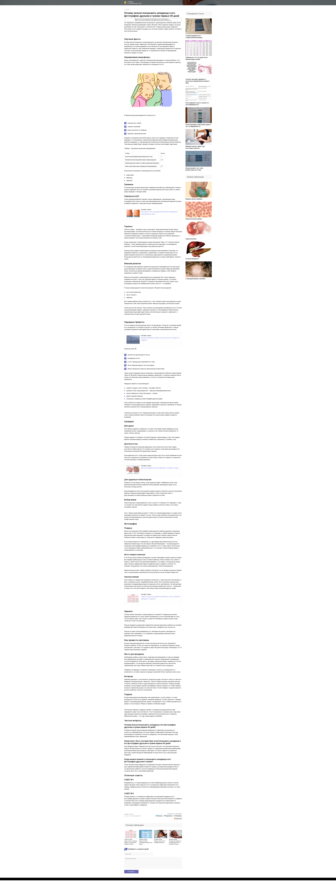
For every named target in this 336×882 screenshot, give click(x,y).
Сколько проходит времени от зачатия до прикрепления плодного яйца (198, 81)
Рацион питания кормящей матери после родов (145, 842)
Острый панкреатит (192, 259)
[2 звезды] (126, 816)
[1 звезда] (125, 816)
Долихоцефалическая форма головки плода (159, 468)
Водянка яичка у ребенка (194, 199)
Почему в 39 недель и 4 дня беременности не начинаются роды (175, 842)
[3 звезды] (128, 816)
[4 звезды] (129, 816)
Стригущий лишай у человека (195, 279)
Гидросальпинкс (191, 239)
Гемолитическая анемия (194, 219)
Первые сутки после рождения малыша (159, 841)
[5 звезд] (131, 816)
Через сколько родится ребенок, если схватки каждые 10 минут (130, 842)
